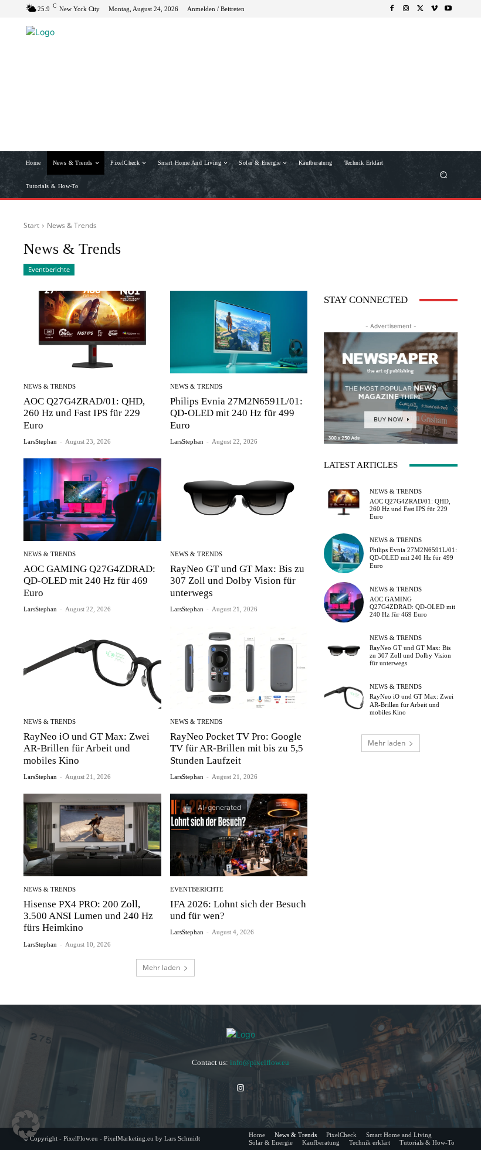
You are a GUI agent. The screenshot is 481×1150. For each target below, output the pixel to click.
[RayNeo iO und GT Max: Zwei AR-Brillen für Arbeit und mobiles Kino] (92, 667)
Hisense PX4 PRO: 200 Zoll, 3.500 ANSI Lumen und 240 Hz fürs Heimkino (88, 916)
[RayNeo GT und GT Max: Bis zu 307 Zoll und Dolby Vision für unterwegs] (239, 499)
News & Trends (49, 386)
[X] (420, 9)
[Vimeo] (434, 9)
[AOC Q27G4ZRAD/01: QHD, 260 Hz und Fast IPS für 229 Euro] (92, 332)
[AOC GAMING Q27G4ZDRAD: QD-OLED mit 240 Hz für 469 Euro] (92, 499)
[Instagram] (406, 9)
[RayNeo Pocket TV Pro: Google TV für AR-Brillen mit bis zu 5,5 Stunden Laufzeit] (239, 667)
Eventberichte (49, 269)
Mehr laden (161, 967)
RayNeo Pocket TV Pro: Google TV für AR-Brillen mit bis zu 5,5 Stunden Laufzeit (236, 748)
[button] (443, 175)
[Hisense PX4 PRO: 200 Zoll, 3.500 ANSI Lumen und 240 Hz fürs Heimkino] (92, 835)
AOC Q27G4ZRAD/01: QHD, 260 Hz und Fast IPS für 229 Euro (84, 413)
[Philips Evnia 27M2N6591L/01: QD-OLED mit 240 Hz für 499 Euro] (239, 332)
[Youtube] (448, 9)
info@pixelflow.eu (259, 1062)
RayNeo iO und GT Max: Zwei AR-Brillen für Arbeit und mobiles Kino (86, 748)
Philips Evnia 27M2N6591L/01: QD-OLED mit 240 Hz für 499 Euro (236, 413)
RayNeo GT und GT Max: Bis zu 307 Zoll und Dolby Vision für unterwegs (237, 580)
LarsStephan (40, 441)
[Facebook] (392, 9)
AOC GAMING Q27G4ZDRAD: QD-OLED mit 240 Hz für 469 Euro (89, 580)
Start (31, 225)
